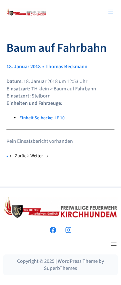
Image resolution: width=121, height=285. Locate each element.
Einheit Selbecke (35, 118)
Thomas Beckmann (66, 66)
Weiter (36, 155)
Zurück (22, 155)
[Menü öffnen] (111, 12)
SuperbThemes (60, 268)
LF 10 (60, 118)
